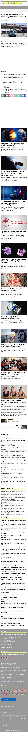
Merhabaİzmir (16, 666)
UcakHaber (14, 667)
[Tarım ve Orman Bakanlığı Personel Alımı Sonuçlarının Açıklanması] (14, 222)
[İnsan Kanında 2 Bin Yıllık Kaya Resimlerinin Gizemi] (14, 280)
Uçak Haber (6, 592)
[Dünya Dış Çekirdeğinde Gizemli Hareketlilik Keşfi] (14, 135)
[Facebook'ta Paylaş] (2, 95)
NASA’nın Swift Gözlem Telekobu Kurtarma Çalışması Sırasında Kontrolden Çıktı (12, 173)
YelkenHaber (4, 667)
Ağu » (5, 727)
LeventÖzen (16, 664)
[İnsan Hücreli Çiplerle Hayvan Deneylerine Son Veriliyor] (14, 308)
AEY (18, 670)
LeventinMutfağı (15, 676)
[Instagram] (4, 647)
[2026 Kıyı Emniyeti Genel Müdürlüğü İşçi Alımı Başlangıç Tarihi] (14, 336)
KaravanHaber (22, 666)
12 (17, 718)
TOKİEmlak (8, 677)
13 (21, 718)
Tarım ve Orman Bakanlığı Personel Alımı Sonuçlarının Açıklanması (13, 232)
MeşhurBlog (3, 677)
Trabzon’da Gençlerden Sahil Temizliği (10, 547)
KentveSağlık (9, 676)
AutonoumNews (9, 680)
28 (24, 723)
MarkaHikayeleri (22, 670)
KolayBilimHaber (17, 669)
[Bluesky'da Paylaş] (23, 95)
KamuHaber (9, 667)
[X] (6, 647)
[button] (26, 7)
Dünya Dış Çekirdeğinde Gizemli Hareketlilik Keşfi (12, 144)
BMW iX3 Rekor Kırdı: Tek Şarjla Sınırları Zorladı (12, 565)
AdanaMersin (10, 666)
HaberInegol (3, 670)
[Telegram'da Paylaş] (21, 95)
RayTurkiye (21, 674)
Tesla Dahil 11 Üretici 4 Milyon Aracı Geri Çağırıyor (13, 567)
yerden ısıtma (11, 706)
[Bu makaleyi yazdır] (14, 95)
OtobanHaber (9, 670)
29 (3, 725)
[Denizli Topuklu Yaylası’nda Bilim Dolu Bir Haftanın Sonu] (14, 364)
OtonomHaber (7, 558)
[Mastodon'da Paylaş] (18, 95)
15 (3, 720)
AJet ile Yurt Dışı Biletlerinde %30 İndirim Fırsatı (12, 618)
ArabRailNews (4, 681)
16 (6, 720)
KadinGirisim (22, 664)
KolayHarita (16, 674)
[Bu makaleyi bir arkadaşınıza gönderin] (11, 95)
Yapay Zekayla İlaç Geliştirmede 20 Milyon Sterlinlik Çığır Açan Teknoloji (13, 261)
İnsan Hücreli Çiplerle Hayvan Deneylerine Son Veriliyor (11, 317)
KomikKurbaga (11, 674)
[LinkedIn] (7, 647)
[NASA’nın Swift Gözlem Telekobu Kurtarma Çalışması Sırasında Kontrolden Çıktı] (14, 163)
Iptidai (23, 667)
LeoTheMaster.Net (10, 669)
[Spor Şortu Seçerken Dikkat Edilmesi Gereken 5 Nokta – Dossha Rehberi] (14, 392)
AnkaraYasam (4, 666)
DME (6, 683)
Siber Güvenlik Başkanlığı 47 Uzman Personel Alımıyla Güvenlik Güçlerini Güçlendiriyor (13, 203)
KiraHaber (15, 670)
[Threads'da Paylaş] (25, 95)
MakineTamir (19, 667)
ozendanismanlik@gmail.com (9, 641)
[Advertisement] (14, 59)
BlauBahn (15, 680)
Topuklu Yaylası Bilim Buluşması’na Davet (10, 485)
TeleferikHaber (13, 663)
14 (24, 718)
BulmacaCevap (4, 674)
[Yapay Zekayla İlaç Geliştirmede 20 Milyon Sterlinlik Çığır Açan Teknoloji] (14, 250)
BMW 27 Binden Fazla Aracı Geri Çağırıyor (11, 577)
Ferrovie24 (23, 681)
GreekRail (19, 681)
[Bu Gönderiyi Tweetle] (5, 95)
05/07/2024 (5, 20)
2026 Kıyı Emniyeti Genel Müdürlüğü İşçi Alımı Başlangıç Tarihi (13, 345)
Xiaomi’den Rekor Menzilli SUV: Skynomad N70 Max (13, 589)
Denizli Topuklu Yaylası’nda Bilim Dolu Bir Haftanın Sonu (13, 373)
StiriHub (3, 683)
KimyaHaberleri (10, 664)
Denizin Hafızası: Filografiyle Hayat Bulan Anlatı (13, 621)
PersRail (9, 681)
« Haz (2, 727)
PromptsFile (15, 683)
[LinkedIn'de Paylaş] (7, 95)
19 (17, 720)
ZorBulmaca (3, 676)
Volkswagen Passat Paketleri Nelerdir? (10, 587)
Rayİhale (21, 676)
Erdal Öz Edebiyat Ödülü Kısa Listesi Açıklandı (12, 625)
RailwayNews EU (21, 683)
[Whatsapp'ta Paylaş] (16, 95)
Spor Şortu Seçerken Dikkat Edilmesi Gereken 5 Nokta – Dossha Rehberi (13, 402)
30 (6, 725)
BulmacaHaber (4, 671)
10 (10, 718)
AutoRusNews (10, 683)
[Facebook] (2, 647)
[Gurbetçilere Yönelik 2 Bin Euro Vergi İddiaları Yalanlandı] (14, 36)
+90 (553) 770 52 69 (6, 640)
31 (10, 725)
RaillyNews (3, 680)
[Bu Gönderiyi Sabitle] (9, 95)
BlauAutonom (14, 681)
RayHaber (5, 517)
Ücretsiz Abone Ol (9, 699)
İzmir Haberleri (4, 706)
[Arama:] (14, 10)
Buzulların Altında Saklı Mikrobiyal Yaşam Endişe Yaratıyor (14, 503)
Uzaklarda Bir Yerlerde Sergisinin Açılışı (10, 623)
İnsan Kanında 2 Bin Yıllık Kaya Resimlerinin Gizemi (12, 289)
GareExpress (19, 680)
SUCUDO (3, 663)
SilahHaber (3, 669)
